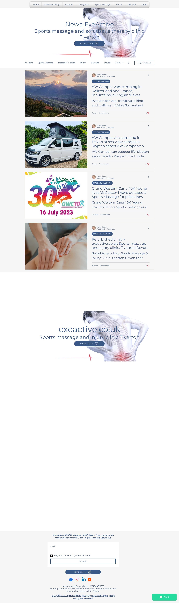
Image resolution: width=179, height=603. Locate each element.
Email (52, 546)
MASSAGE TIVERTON (102, 183)
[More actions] (149, 75)
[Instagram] (77, 579)
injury (83, 63)
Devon (107, 63)
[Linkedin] (83, 579)
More (117, 63)
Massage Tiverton (66, 63)
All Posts (29, 63)
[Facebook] (71, 579)
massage (94, 63)
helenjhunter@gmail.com (75, 586)
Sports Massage (45, 63)
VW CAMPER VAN (101, 81)
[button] (128, 63)
